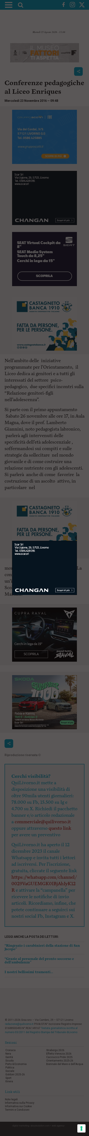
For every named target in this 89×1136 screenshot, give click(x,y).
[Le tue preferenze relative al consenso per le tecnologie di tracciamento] (81, 1128)
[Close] (77, 541)
